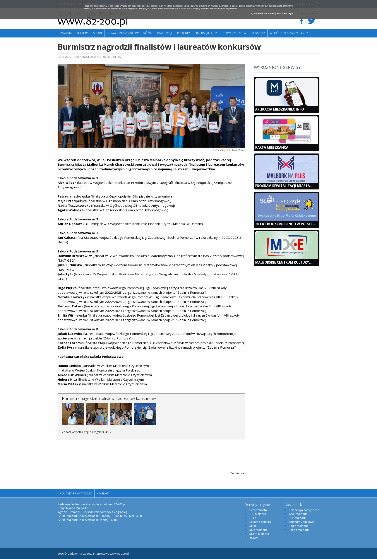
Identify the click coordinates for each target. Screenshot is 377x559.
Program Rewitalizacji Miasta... (283, 186)
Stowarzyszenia (233, 33)
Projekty (183, 33)
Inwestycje (165, 33)
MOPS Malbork (259, 534)
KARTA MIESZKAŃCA (271, 147)
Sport (97, 33)
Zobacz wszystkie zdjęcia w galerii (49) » (86, 432)
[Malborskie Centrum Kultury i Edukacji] (286, 258)
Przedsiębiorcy (205, 33)
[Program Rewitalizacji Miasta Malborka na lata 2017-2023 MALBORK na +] (286, 182)
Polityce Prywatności (227, 8)
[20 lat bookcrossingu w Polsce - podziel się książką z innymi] (286, 220)
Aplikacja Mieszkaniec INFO (279, 109)
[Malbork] (92, 19)
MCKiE (253, 526)
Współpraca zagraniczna (289, 33)
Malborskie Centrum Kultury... (283, 262)
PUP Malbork (297, 518)
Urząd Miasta (258, 510)
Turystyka (257, 33)
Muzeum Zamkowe (301, 522)
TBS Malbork (257, 514)
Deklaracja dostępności (304, 510)
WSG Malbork (298, 514)
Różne (148, 33)
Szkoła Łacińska (260, 522)
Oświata (66, 33)
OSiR (252, 518)
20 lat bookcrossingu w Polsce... (285, 224)
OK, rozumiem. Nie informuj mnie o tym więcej (271, 13)
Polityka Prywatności (76, 493)
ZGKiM (253, 538)
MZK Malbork (258, 530)
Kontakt (103, 493)
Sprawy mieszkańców (123, 33)
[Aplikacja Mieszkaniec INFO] (286, 105)
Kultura (83, 33)
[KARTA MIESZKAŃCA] (286, 143)
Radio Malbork (298, 526)
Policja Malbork (299, 530)
